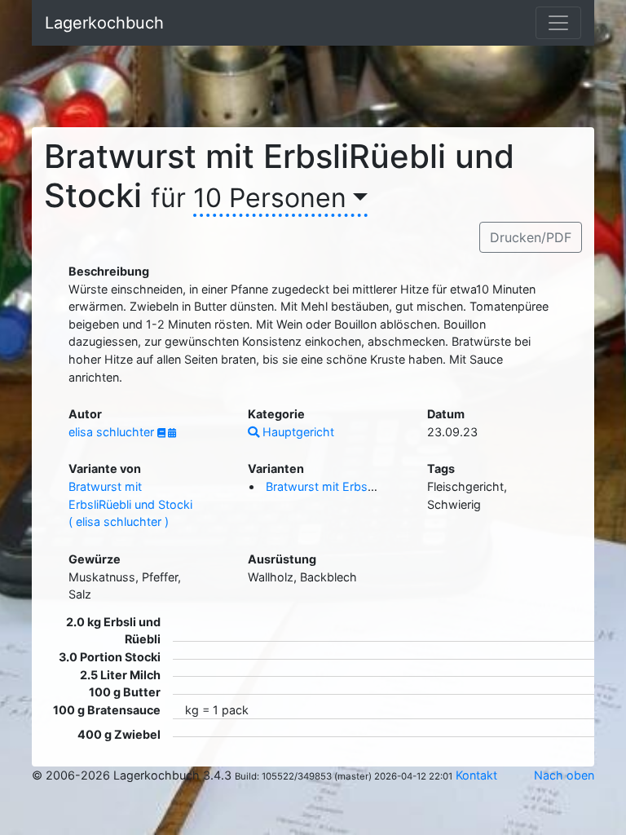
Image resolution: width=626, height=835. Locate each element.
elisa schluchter (112, 432)
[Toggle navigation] (558, 23)
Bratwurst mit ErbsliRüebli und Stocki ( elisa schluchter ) (130, 503)
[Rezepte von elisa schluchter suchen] (162, 433)
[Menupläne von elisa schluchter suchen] (172, 433)
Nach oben (564, 775)
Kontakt (476, 775)
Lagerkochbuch (104, 23)
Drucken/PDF (530, 237)
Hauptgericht (296, 432)
